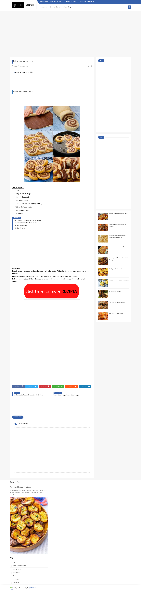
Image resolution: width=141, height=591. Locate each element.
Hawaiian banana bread (116, 247)
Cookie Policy (68, 1)
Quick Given (32, 588)
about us (75, 1)
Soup (69, 7)
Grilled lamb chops (115, 291)
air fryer (52, 7)
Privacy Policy (44, 1)
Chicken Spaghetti (20, 228)
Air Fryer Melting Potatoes (117, 269)
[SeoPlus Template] (11, 588)
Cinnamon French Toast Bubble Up (26, 223)
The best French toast (116, 313)
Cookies (64, 7)
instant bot (44, 7)
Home (14, 562)
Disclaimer (90, 1)
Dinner (58, 7)
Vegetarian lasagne (21, 225)
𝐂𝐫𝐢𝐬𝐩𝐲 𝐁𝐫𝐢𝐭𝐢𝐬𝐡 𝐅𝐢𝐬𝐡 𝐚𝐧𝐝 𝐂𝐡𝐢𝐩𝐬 (118, 214)
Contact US (83, 1)
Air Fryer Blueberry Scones (117, 302)
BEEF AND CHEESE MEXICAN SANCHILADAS (28, 220)
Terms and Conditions (56, 1)
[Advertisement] (70, 39)
